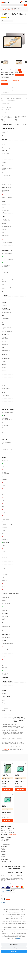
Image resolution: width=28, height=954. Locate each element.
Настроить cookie (14, 944)
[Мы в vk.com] (4, 902)
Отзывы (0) (18, 124)
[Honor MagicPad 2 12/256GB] (7, 768)
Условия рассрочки (5, 112)
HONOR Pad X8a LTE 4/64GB (20, 782)
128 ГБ (16, 72)
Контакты (4, 846)
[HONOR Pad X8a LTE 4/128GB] (7, 799)
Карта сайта (4, 859)
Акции (3, 856)
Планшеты (4, 20)
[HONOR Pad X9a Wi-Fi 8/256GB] (14, 40)
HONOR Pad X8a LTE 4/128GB (7, 813)
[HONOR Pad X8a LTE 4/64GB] (20, 768)
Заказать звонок (12, 834)
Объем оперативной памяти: (8, 69)
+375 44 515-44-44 (9, 828)
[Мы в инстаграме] (6, 902)
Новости (3, 858)
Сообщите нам (5, 749)
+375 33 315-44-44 (9, 830)
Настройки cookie (6, 861)
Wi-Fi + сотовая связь (5, 77)
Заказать (4, 84)
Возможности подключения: (8, 74)
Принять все (14, 951)
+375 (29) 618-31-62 (11, 872)
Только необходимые (14, 947)
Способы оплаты (5, 109)
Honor (10, 20)
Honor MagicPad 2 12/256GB (6, 782)
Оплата (3, 850)
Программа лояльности (8, 853)
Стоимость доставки (6, 107)
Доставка (3, 848)
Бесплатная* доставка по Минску (8, 117)
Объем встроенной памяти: (7, 72)
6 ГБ (16, 69)
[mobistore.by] (4, 1)
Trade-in (3, 851)
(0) (8, 17)
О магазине (4, 854)
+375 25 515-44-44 (9, 832)
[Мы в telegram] (1, 902)
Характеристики (7, 124)
